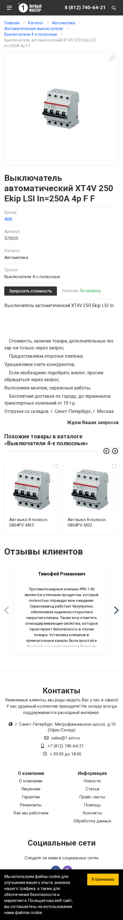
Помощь (92, 805)
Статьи (92, 789)
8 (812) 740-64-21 (85, 7)
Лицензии (30, 789)
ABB (8, 219)
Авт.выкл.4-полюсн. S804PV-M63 (28, 522)
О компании (30, 781)
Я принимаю (103, 879)
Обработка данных (92, 821)
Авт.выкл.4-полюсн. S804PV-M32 (87, 522)
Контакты (92, 813)
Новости (92, 781)
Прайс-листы (92, 797)
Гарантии (31, 797)
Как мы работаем (30, 813)
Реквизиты (30, 805)
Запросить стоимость (30, 291)
